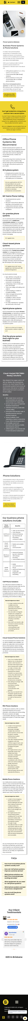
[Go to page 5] (15, 949)
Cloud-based (9, 79)
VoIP (21, 78)
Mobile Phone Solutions (6, 569)
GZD (8, 917)
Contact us (6, 352)
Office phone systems (12, 71)
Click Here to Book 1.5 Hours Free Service (9, 504)
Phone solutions (10, 78)
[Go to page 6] (16, 949)
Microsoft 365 (19, 207)
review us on (11, 927)
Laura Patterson (14, 932)
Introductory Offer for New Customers (9, 95)
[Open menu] (18, 2)
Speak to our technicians (13, 847)
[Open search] (23, 2)
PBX (15, 79)
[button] (11, 2)
